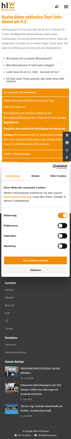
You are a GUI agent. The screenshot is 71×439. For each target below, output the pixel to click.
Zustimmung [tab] (12, 175)
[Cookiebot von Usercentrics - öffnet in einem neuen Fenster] (52, 167)
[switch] (62, 225)
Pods (7, 313)
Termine (9, 328)
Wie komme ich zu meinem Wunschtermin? (29, 58)
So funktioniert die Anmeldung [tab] (20, 92)
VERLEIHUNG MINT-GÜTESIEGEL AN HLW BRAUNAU (40, 370)
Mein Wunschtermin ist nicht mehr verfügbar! (30, 65)
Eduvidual (9, 297)
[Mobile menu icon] (66, 6)
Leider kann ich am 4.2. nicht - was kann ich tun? (32, 72)
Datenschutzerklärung (17, 196)
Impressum (10, 344)
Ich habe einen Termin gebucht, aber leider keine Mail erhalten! (35, 80)
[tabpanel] (35, 123)
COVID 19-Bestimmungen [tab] (17, 154)
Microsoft (10, 305)
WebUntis (9, 289)
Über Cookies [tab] (58, 175)
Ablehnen (35, 270)
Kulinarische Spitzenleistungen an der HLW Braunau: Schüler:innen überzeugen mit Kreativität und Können (41, 390)
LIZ (6, 320)
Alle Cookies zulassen (35, 260)
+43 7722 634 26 (24, 435)
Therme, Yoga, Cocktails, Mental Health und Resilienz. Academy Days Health (41, 408)
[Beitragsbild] (11, 371)
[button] (35, 58)
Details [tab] (36, 175)
